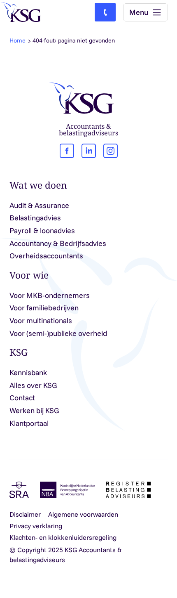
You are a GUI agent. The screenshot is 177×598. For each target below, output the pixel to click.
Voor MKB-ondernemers (49, 295)
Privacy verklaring (35, 526)
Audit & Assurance (39, 205)
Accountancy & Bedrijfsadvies (57, 243)
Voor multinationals (40, 320)
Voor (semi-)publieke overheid (58, 333)
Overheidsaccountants (46, 255)
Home (17, 40)
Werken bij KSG (34, 410)
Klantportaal (29, 423)
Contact (22, 397)
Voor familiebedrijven (44, 307)
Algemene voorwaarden (83, 514)
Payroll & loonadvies (42, 230)
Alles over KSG (33, 385)
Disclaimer (25, 514)
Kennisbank (28, 372)
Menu (138, 12)
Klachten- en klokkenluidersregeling (62, 537)
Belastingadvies (35, 217)
